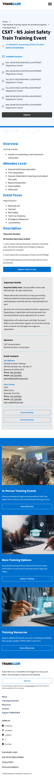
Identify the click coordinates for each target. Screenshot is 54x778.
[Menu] (50, 4)
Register (27, 114)
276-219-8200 (15, 396)
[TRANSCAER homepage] (12, 4)
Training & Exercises (10, 700)
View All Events (27, 506)
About (4, 696)
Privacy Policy (29, 686)
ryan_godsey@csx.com (13, 402)
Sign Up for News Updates (13, 757)
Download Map (27, 412)
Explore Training (27, 578)
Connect (5, 708)
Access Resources (27, 648)
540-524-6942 (15, 372)
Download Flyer (27, 419)
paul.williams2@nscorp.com (16, 378)
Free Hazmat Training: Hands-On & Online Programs (25, 24)
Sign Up (27, 680)
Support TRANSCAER (11, 712)
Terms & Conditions (10, 767)
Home (5, 21)
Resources (6, 704)
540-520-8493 (16, 375)
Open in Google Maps (15, 47)
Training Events (9, 27)
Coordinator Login (9, 752)
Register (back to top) (27, 269)
